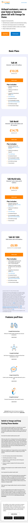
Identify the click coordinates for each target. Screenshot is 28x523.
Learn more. (22, 412)
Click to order (14, 80)
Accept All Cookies (8, 517)
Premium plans (15, 33)
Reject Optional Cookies (19, 517)
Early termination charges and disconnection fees (12, 306)
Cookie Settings (14, 514)
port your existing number (14, 101)
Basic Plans (5, 33)
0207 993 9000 (24, 2)
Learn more (14, 337)
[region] (14, 511)
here (21, 307)
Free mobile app (11, 96)
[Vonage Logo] (6, 3)
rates (12, 94)
